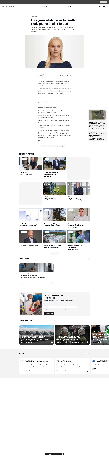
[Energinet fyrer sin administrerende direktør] (78, 191)
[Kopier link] (70, 75)
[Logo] (8, 7)
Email (62, 304)
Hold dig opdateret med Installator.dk (53, 454)
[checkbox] (44, 310)
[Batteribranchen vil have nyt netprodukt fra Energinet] (54, 239)
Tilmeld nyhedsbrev (49, 313)
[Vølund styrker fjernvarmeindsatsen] (30, 166)
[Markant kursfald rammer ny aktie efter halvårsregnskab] (30, 217)
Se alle (86, 259)
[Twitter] (65, 75)
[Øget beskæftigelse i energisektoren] (54, 191)
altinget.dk (62, 93)
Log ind (97, 1)
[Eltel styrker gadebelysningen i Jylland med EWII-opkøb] (54, 217)
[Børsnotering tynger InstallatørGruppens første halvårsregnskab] (78, 218)
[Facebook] (60, 75)
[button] (106, 108)
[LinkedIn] (62, 75)
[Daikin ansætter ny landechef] (30, 238)
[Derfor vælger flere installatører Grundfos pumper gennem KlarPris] (97, 136)
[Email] (67, 75)
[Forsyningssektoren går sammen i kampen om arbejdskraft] (54, 167)
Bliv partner (103, 1)
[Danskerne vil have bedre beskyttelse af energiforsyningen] (78, 240)
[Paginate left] (20, 274)
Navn (45, 304)
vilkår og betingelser (68, 309)
